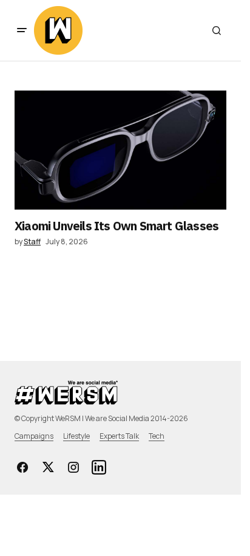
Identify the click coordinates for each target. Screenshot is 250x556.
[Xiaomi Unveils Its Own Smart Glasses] (120, 150)
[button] (22, 30)
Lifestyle (76, 436)
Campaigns (34, 436)
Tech (156, 436)
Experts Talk (119, 436)
